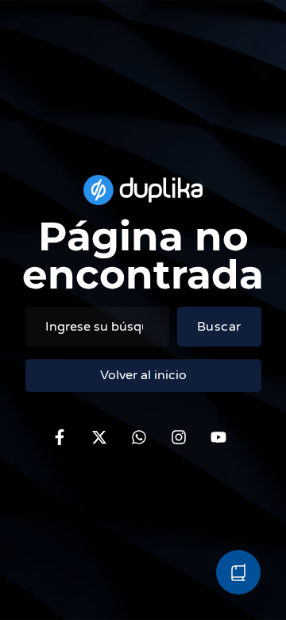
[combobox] (97, 327)
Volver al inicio (143, 375)
